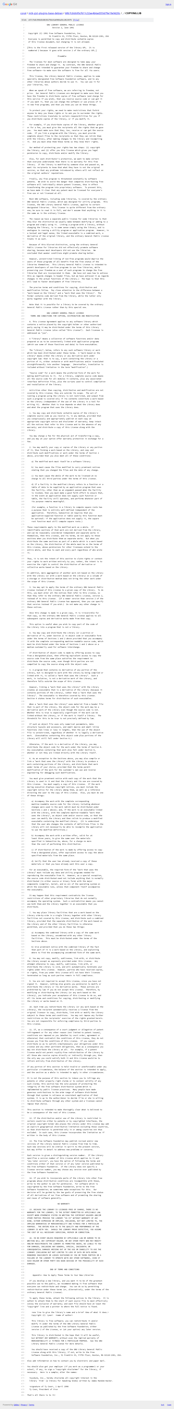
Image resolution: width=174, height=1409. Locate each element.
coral (23, 13)
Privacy (24, 1404)
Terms (31, 1404)
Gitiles (16, 1404)
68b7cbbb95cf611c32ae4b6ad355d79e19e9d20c (92, 13)
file (76, 20)
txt (162, 1404)
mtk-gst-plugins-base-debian (46, 13)
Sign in (168, 4)
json (169, 1404)
